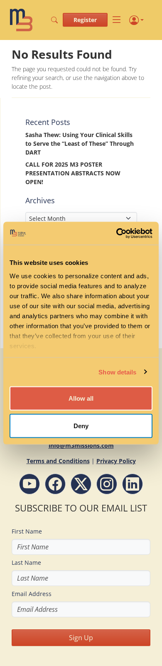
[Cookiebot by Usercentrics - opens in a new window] (116, 233)
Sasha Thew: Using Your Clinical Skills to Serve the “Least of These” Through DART (79, 143)
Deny (81, 425)
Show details (117, 371)
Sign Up (81, 637)
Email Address (32, 594)
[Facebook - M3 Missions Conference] (55, 484)
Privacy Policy (116, 461)
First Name (27, 531)
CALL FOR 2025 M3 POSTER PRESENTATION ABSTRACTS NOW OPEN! (72, 173)
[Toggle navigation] (117, 19)
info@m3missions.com (81, 445)
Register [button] (85, 20)
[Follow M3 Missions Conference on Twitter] (81, 484)
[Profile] (136, 20)
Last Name (26, 562)
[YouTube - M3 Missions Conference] (29, 484)
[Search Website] (54, 20)
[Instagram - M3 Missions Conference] (107, 484)
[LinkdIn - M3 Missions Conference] (132, 484)
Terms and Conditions (58, 461)
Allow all (81, 398)
